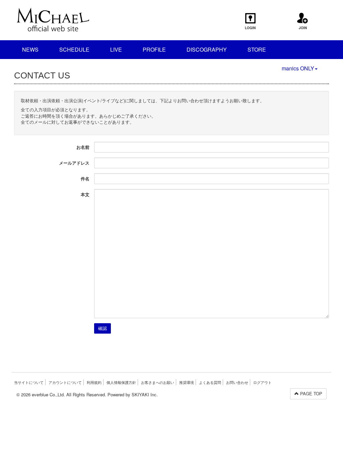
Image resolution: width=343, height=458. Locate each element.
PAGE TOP (310, 393)
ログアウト (262, 382)
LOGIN (250, 27)
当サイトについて (29, 382)
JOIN (303, 27)
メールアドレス (74, 163)
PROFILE (154, 49)
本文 (85, 194)
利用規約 (94, 382)
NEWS (30, 49)
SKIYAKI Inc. (145, 394)
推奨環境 (186, 382)
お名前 (82, 147)
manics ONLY (298, 68)
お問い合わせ (237, 382)
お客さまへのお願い (157, 382)
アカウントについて (65, 382)
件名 (85, 178)
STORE (257, 49)
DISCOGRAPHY (207, 49)
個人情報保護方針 (121, 382)
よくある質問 (210, 382)
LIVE (116, 49)
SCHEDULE (74, 49)
